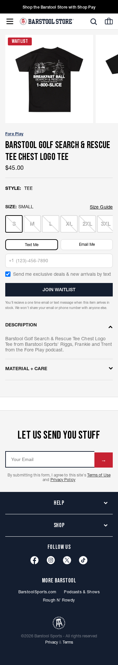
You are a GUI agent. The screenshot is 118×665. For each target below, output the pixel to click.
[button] (93, 21)
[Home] (47, 21)
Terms (68, 642)
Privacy (51, 642)
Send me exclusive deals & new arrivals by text (62, 274)
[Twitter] (67, 560)
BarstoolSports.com (37, 591)
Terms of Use (98, 475)
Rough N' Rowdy (59, 600)
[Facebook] (34, 560)
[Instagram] (51, 560)
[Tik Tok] (83, 560)
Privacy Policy (62, 479)
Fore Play (14, 133)
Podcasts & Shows (82, 591)
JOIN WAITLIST (59, 290)
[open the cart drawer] (109, 21)
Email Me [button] (87, 244)
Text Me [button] (31, 244)
